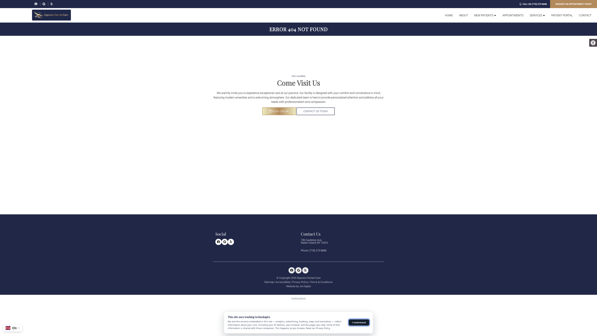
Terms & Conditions (321, 282)
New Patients (483, 15)
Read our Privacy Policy (318, 328)
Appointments (512, 15)
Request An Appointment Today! (573, 4)
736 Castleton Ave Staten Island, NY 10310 (314, 241)
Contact (585, 15)
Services (536, 15)
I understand (359, 322)
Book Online (280, 111)
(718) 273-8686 (539, 4)
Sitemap (269, 282)
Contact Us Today (315, 111)
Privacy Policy (300, 282)
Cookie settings (298, 298)
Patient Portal (562, 15)
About (463, 15)
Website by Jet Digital (298, 286)
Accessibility (283, 282)
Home (449, 15)
